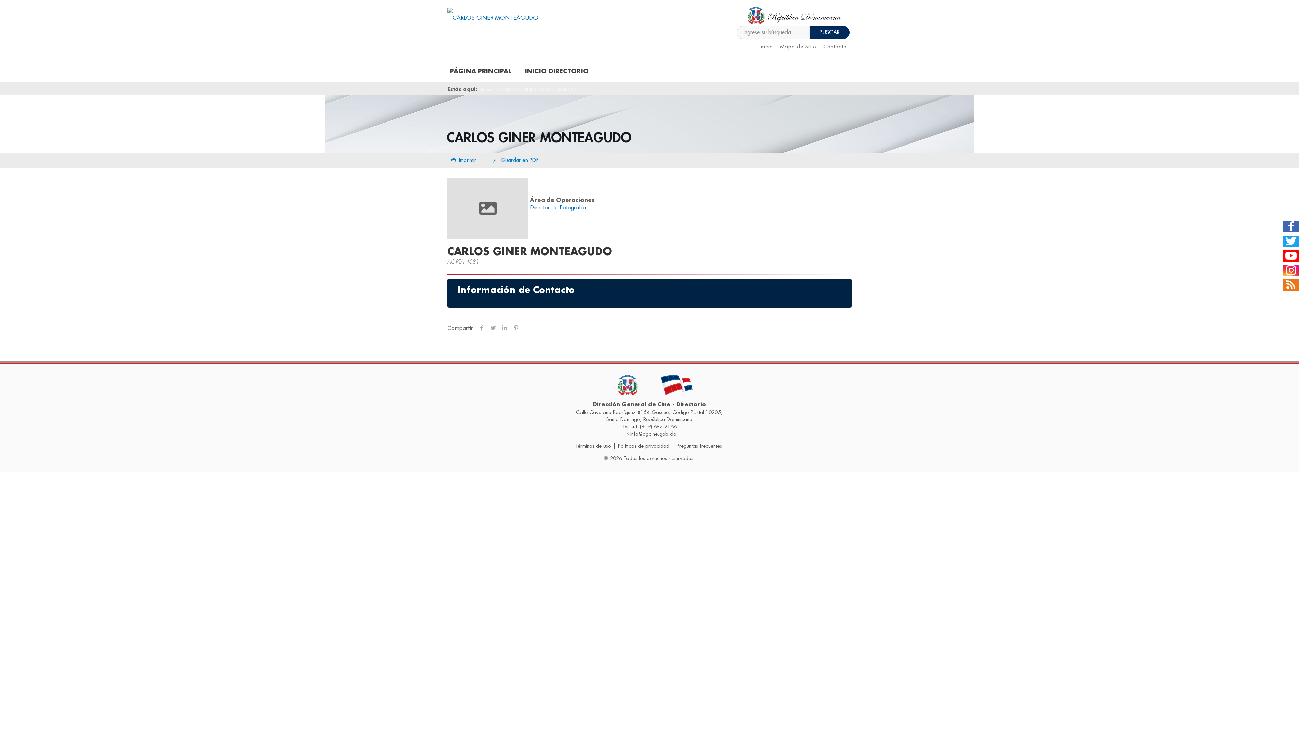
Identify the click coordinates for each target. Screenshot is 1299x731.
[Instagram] (1291, 270)
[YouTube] (1291, 256)
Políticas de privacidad (643, 446)
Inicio (766, 46)
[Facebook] (1291, 226)
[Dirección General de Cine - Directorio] (492, 17)
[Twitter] (1291, 241)
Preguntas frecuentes (699, 446)
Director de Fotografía (558, 208)
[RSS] (1291, 285)
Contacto (835, 46)
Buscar (830, 32)
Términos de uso (593, 446)
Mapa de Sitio (798, 46)
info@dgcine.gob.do (653, 434)
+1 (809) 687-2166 (654, 426)
